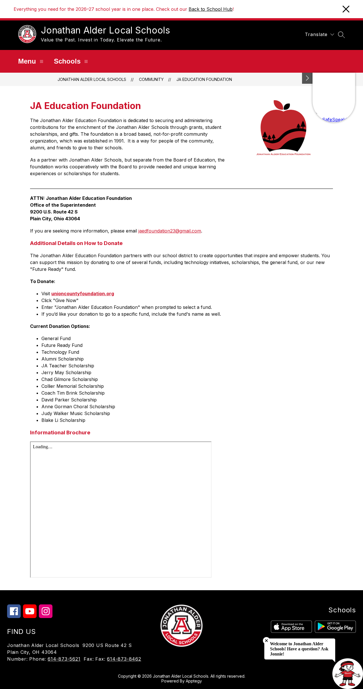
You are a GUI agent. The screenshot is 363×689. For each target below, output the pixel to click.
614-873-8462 (124, 659)
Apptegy (194, 680)
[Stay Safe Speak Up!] (334, 97)
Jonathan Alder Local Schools (92, 79)
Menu (27, 61)
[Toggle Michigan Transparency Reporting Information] (307, 78)
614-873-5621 (64, 659)
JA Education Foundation (204, 79)
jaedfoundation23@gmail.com (169, 231)
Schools (67, 61)
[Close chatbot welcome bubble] (266, 640)
